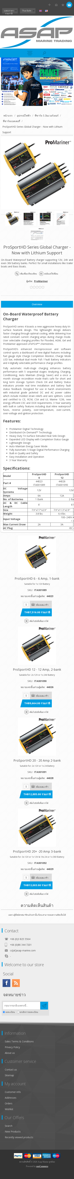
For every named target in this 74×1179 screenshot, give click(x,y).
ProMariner (41, 281)
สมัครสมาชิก (49, 5)
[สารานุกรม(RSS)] (16, 983)
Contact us (11, 1069)
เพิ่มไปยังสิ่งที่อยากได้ (38, 621)
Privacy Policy (12, 1047)
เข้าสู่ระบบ (56, 5)
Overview (37, 304)
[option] (37, 81)
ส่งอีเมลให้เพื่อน (51, 274)
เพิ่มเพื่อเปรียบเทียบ (28, 274)
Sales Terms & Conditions (19, 1041)
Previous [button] (6, 82)
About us (10, 1053)
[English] (46, 11)
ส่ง (44, 1006)
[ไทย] (40, 11)
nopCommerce (42, 1166)
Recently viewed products (19, 1137)
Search (8, 1125)
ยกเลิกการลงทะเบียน (29, 1012)
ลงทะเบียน (10, 1012)
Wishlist (9, 1109)
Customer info (13, 1092)
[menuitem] (38, 1041)
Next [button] (67, 82)
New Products (13, 1131)
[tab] (37, 304)
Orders (8, 1103)
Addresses (10, 1097)
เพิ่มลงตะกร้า (42, 605)
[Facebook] (6, 983)
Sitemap (9, 1075)
